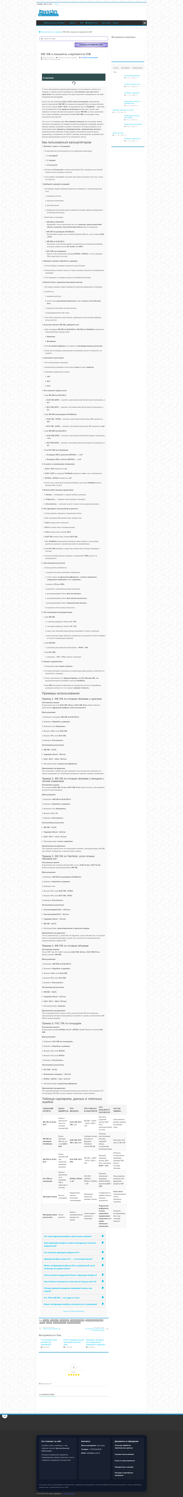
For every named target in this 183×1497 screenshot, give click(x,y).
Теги (115, 72)
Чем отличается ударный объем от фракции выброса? (70, 1275)
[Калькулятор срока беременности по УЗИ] (128, 50)
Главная (40, 22)
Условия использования (124, 1454)
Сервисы (72, 23)
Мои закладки (106, 23)
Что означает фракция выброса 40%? (62, 1252)
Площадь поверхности (132, 138)
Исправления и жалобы (124, 1467)
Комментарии (138, 68)
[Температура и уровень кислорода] (118, 50)
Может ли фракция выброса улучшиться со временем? (71, 1304)
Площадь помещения (131, 93)
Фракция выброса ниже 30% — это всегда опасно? (68, 1258)
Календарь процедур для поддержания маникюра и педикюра (95, 1342)
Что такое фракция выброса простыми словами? (68, 1236)
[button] (91, 45)
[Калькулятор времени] (118, 78)
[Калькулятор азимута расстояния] (118, 118)
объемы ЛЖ (64, 1320)
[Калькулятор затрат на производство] (118, 104)
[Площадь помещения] (118, 95)
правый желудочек (77, 1320)
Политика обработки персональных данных (124, 1446)
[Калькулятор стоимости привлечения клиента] (118, 57)
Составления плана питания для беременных (49, 1342)
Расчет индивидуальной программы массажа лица (73, 1342)
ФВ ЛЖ (42, 1322)
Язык (56, 4)
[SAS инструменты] (48, 12)
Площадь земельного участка (123, 110)
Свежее (116, 68)
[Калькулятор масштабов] (118, 127)
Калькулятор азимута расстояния (131, 116)
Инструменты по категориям (55, 23)
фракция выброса (59, 1322)
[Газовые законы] (128, 42)
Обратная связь (93, 23)
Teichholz (54, 1320)
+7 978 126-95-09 (95, 1449)
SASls (81, 23)
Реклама (115, 23)
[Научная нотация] (138, 50)
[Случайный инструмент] (144, 22)
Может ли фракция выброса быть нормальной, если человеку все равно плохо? (69, 1267)
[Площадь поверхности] (118, 141)
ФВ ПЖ (49, 1322)
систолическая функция (95, 1320)
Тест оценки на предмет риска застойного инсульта (94, 1329)
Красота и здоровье (55, 32)
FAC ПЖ (46, 1320)
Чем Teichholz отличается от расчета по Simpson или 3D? (70, 1281)
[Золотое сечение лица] (118, 86)
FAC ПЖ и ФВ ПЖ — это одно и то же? (62, 1297)
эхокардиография (74, 1322)
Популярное (125, 68)
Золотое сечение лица (132, 84)
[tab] (73, 1236)
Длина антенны (118, 133)
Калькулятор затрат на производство (132, 102)
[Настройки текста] (4, 1415)
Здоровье (74, 57)
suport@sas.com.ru (93, 1453)
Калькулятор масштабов (133, 124)
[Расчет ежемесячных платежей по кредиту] (118, 42)
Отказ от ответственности (73, 1311)
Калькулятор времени (132, 75)
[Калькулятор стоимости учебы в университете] (138, 42)
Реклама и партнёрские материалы (124, 1474)
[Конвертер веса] (128, 57)
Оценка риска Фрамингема (51, 1328)
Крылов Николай (48, 57)
